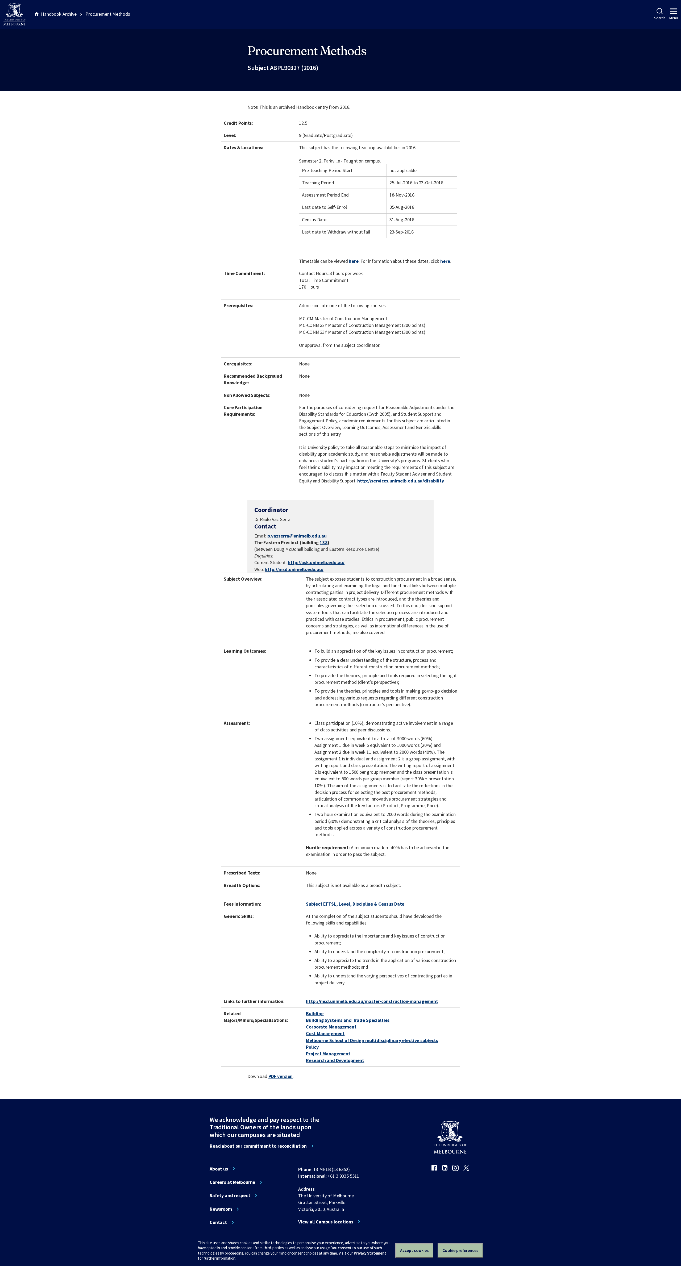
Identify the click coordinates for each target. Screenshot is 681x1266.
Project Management (328, 1054)
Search (659, 17)
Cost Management (325, 1033)
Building (314, 1013)
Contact (218, 1222)
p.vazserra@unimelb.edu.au (297, 536)
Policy (312, 1047)
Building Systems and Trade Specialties (347, 1020)
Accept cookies (414, 1250)
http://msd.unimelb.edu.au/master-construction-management (372, 1001)
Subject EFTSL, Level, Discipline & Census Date (355, 904)
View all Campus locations (325, 1222)
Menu (673, 17)
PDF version (280, 1076)
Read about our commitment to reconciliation (258, 1146)
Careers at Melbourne (232, 1182)
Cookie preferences (460, 1250)
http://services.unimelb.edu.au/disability (400, 481)
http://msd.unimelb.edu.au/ (294, 569)
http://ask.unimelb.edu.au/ (316, 562)
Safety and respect (230, 1195)
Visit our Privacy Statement (362, 1253)
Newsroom (221, 1209)
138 (324, 542)
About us (219, 1169)
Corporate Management (331, 1027)
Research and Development (335, 1060)
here (353, 261)
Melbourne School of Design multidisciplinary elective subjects (372, 1040)
